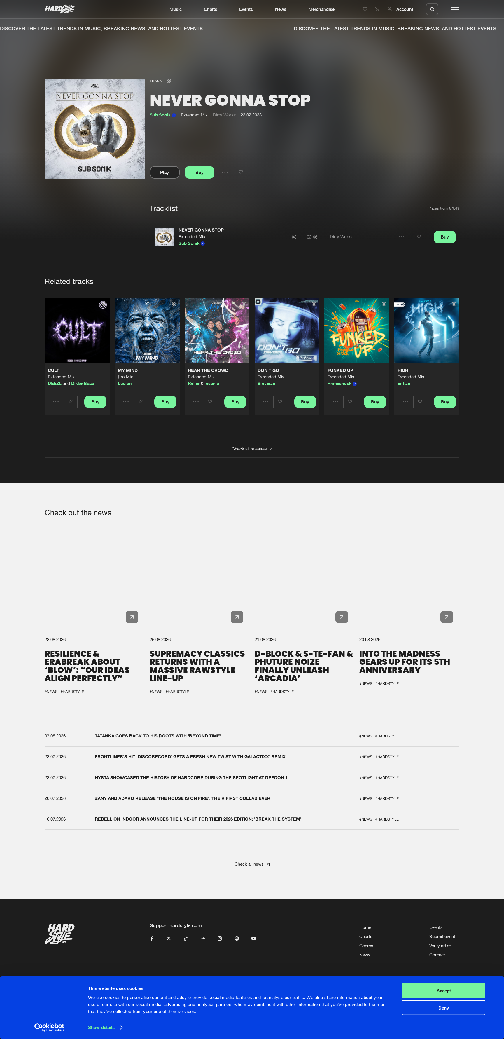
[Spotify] (237, 938)
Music (175, 9)
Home (365, 927)
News (280, 9)
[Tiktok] (185, 938)
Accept (444, 990)
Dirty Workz (224, 114)
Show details (101, 1027)
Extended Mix (191, 236)
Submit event (442, 936)
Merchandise (322, 9)
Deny (443, 1007)
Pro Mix (125, 377)
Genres (366, 945)
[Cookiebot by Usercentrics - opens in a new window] (49, 1027)
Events (246, 9)
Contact (437, 954)
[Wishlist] (366, 9)
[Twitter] (169, 938)
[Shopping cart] (378, 9)
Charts (210, 9)
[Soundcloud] (203, 938)
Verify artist (440, 945)
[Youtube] (253, 938)
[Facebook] (152, 938)
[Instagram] (220, 938)
